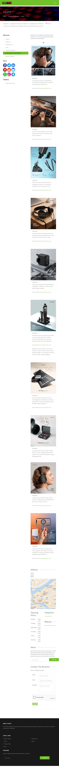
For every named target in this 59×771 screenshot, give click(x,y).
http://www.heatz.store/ (50, 625)
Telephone (8, 42)
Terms (5, 741)
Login (33, 741)
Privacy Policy (7, 744)
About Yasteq (7, 738)
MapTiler (42, 608)
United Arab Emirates (13, 16)
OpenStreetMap (48, 608)
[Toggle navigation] (55, 3)
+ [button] (32, 581)
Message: (34, 685)
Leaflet (38, 608)
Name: (34, 675)
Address (7, 39)
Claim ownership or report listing (12, 53)
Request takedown (9, 56)
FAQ (5, 746)
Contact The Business (10, 50)
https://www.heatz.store (45, 88)
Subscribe (53, 659)
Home (4, 16)
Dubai (22, 16)
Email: (33, 680)
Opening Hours (9, 44)
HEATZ (44, 597)
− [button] (32, 583)
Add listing (34, 738)
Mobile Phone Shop (10, 83)
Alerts (6, 47)
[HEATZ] (44, 594)
